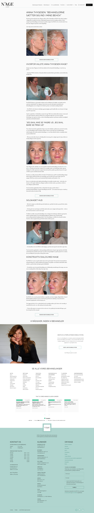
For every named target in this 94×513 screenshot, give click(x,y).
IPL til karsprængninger (78, 374)
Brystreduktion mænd (65, 376)
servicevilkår (74, 492)
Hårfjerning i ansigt (64, 380)
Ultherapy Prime (51, 379)
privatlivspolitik (67, 492)
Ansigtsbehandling (52, 386)
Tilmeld (74, 487)
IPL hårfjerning (64, 377)
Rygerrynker (12, 380)
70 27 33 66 (20, 446)
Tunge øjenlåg (51, 382)
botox (29, 168)
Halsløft (49, 380)
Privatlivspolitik (77, 481)
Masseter (11, 385)
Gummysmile (12, 383)
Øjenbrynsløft (51, 383)
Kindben (24, 385)
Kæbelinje (25, 382)
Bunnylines (12, 386)
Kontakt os (15, 442)
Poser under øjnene (26, 379)
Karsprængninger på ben (79, 379)
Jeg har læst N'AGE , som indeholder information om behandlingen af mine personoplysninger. (74, 483)
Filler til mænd (25, 389)
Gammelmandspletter (40, 386)
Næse (24, 386)
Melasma (37, 385)
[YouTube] (83, 510)
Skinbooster (25, 376)
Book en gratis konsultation (47, 59)
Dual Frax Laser (39, 380)
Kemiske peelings (39, 389)
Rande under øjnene (27, 377)
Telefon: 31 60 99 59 (14, 474)
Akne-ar (37, 376)
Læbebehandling (26, 380)
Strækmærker (63, 383)
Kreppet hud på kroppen (66, 385)
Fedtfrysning (63, 374)
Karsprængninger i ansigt (79, 380)
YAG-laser (76, 376)
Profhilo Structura (51, 377)
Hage (24, 383)
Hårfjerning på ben (64, 379)
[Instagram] (80, 510)
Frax (36, 379)
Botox (11, 374)
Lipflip (11, 382)
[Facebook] (76, 510)
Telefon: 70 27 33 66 (14, 469)
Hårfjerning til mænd (65, 382)
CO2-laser (37, 382)
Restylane (65, 166)
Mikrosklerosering (77, 377)
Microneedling (38, 377)
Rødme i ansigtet (77, 382)
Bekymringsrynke (13, 376)
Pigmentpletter (38, 383)
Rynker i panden (13, 377)
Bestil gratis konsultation (70, 347)
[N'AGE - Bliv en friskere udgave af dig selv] (7, 4)
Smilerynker (12, 379)
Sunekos (50, 385)
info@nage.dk (20, 447)
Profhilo (49, 376)
